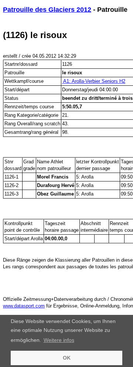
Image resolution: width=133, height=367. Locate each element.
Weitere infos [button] (59, 340)
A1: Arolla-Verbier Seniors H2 (93, 81)
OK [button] (67, 358)
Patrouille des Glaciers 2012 (47, 9)
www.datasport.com (24, 306)
